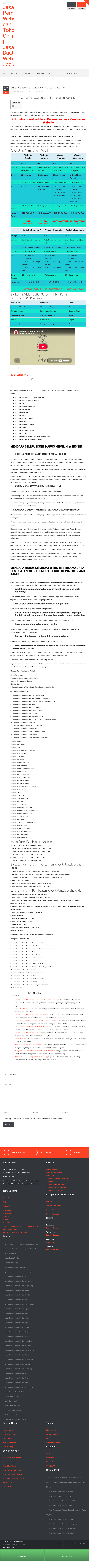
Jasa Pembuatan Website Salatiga (17, 1355)
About (59, 1544)
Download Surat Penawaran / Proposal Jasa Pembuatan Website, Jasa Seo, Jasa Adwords (20, 1246)
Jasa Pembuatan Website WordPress (19, 1387)
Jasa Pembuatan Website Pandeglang (63, 1524)
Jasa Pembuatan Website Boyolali (17, 1295)
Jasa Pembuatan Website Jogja (17, 1313)
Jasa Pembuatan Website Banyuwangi (19, 1286)
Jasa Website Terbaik (54, 1206)
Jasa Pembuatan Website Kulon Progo (63, 1528)
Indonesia (6, 1222)
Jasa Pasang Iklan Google (55, 1184)
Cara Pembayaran (53, 1442)
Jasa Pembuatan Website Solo (16, 1373)
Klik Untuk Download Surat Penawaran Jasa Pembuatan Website (48, 121)
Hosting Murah (8, 1430)
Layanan (27, 73)
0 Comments (40, 91)
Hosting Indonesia (9, 1434)
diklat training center (10, 1229)
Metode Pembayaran (54, 1462)
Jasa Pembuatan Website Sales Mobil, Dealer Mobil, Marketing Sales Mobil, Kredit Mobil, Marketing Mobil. (65, 1482)
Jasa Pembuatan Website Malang (17, 1336)
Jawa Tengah (8, 1213)
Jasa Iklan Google (12, 1263)
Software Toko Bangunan (14, 1415)
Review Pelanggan (53, 1214)
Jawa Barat (7, 1216)
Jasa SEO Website (12, 1396)
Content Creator (72, 73)
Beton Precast (33, 1226)
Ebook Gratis (51, 1430)
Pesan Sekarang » (32, 288)
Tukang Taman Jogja (19, 1232)
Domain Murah (51, 1169)
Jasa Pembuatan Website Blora (60, 1505)
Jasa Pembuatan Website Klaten (17, 1327)
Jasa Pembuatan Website (12, 1458)
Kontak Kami (7, 1198)
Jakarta (5, 1219)
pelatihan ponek (11, 1401)
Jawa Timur (7, 1210)
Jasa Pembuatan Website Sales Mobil (19, 1359)
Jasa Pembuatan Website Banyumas (18, 1281)
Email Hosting (8, 1447)
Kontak (59, 73)
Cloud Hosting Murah (54, 1172)
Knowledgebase (52, 1434)
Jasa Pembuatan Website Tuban (61, 1491)
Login (48, 1453)
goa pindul (6, 1232)
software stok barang (13, 1410)
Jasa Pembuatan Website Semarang (18, 1369)
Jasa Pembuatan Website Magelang (18, 1332)
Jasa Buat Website (12, 1258)
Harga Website (10, 1253)
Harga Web (15, 73)
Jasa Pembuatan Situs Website (57, 1178)
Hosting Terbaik (52, 1201)
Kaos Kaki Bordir (20, 1226)
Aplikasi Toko (7, 1482)
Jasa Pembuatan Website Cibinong (62, 1519)
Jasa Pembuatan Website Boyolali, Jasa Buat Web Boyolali (66, 1512)
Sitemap (82, 1544)
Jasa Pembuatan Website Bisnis (17, 1290)
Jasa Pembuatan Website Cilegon (61, 1533)
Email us (78, 1152)
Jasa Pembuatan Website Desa (16, 1299)
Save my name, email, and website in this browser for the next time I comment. (34, 1118)
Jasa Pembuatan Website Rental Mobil (19, 1350)
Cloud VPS (50, 1175)
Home (4, 73)
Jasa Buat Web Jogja (54, 1190)
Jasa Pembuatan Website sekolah (17, 1364)
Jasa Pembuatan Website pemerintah (19, 1341)
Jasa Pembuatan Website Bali (16, 1276)
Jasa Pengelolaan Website (15, 1392)
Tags (73, 1544)
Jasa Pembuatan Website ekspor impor (19, 1304)
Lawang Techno (18, 91)
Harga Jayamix (8, 1226)
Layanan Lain (39, 73)
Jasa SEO (50, 1181)
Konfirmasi (50, 1458)
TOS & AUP (50, 1466)
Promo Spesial (8, 1206)
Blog (50, 73)
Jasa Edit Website (9, 1466)
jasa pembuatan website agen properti (19, 1272)
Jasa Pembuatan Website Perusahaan (19, 1346)
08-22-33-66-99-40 (48, 1152)
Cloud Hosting (8, 1438)
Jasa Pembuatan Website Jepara (17, 1309)
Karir (4, 1202)
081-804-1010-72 (20, 1152)
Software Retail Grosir (13, 1406)
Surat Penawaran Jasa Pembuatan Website (37, 87)
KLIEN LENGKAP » (19, 375)
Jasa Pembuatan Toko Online (16, 1267)
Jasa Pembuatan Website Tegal (17, 1382)
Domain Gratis (51, 1210)
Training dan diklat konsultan (15, 1419)
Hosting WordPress (10, 1442)
